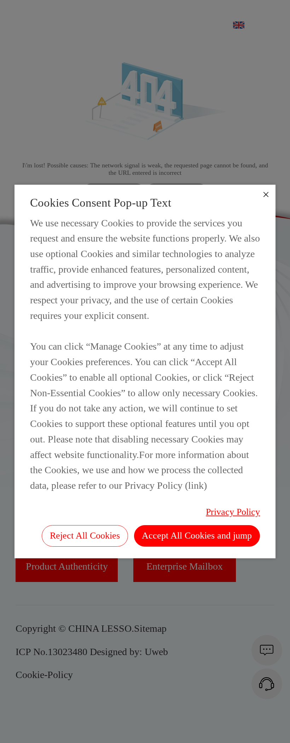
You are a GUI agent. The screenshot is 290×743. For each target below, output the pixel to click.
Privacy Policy (233, 512)
